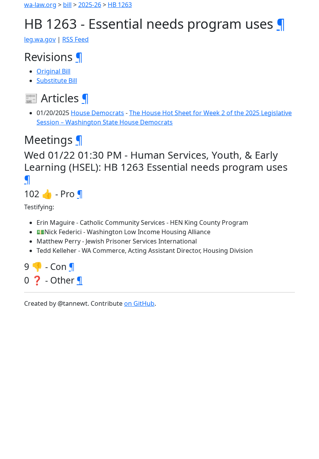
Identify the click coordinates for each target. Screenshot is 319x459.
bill (67, 4)
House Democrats (97, 113)
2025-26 (89, 4)
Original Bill (53, 71)
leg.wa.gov (40, 39)
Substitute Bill (57, 80)
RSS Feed (75, 39)
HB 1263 (120, 4)
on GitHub (139, 303)
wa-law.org (40, 4)
